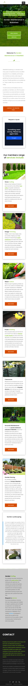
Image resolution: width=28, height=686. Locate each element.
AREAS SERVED (14, 33)
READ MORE (11, 206)
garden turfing (14, 580)
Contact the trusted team (13, 109)
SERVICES (14, 37)
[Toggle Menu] (23, 2)
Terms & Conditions (17, 684)
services (11, 613)
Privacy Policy (9, 684)
